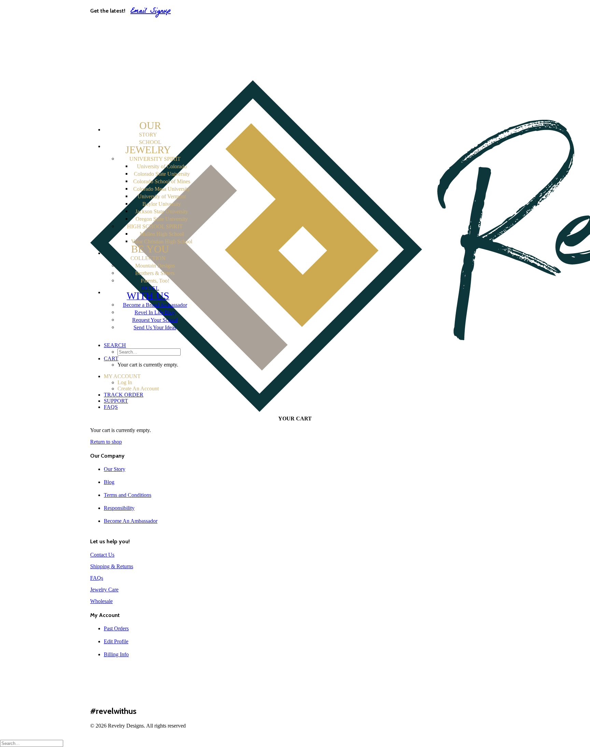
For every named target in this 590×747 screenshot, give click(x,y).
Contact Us (102, 555)
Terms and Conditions (127, 495)
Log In (125, 33)
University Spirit (155, 159)
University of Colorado (162, 166)
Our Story (114, 469)
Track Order (118, 46)
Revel (148, 293)
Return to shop (106, 442)
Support (114, 53)
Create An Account (140, 40)
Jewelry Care (104, 589)
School (148, 147)
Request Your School (155, 320)
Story (150, 130)
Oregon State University (162, 219)
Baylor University (161, 204)
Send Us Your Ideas (155, 327)
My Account (119, 27)
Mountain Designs (155, 266)
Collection (149, 253)
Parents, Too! (155, 281)
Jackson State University (161, 211)
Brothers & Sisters (154, 273)
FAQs (110, 59)
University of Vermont (162, 196)
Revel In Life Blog (155, 312)
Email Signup (150, 11)
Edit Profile (116, 641)
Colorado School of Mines (161, 181)
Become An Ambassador (130, 521)
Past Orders (116, 628)
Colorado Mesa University (161, 189)
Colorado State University (162, 174)
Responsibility (119, 508)
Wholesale (101, 601)
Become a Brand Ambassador (155, 305)
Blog (109, 482)
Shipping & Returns (111, 566)
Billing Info (116, 654)
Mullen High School (162, 234)
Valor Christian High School (161, 241)
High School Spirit (155, 226)
